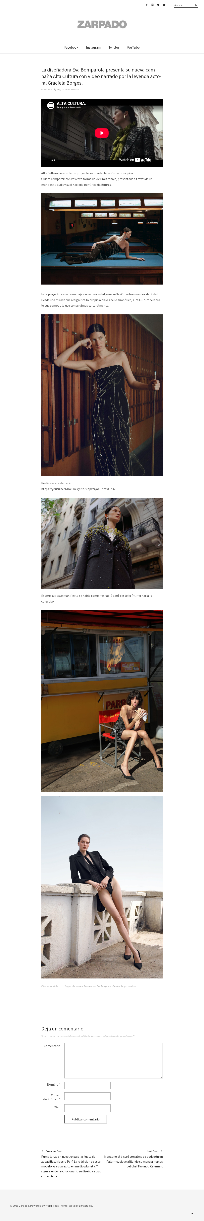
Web (57, 1107)
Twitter (158, 5)
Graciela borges (120, 986)
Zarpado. (24, 1205)
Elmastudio (85, 1205)
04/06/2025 (46, 89)
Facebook (147, 5)
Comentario (52, 1046)
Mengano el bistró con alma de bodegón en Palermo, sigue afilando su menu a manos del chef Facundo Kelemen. (133, 1158)
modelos (132, 986)
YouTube (164, 5)
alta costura (77, 986)
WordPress (52, 1205)
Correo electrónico (51, 1097)
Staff (59, 89)
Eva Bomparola (104, 986)
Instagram (152, 5)
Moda (55, 986)
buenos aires (90, 986)
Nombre (53, 1084)
